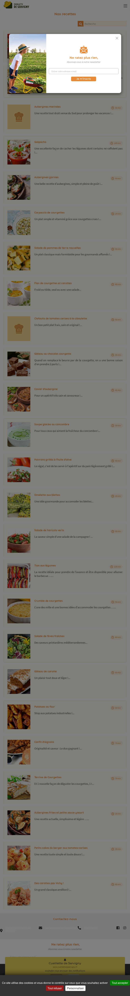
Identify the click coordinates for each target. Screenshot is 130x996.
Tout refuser (55, 988)
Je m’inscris (84, 78)
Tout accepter (120, 983)
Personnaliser (75, 988)
